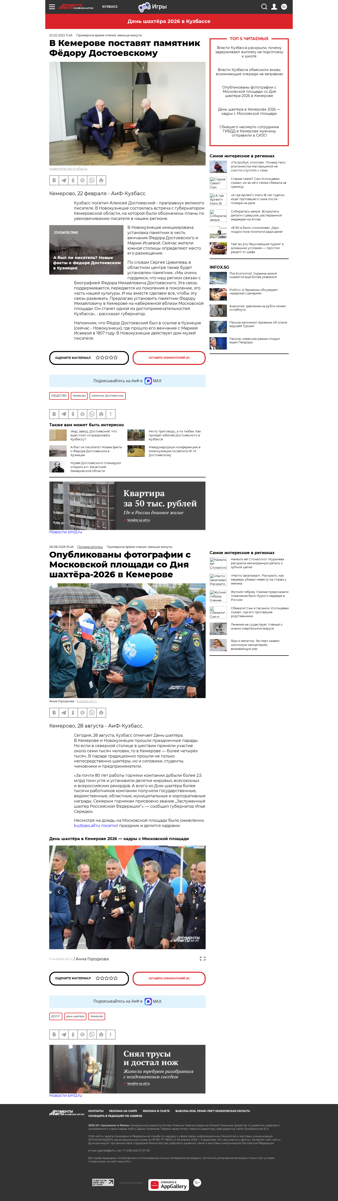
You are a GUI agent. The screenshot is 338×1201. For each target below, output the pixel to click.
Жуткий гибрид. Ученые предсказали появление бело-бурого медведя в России (260, 596)
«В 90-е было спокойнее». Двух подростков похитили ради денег (257, 230)
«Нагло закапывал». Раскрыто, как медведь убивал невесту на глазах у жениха (258, 579)
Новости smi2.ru (65, 532)
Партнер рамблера (131, 1182)
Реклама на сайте (123, 1111)
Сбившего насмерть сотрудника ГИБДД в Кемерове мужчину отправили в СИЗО (249, 131)
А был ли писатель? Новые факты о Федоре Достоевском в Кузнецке (96, 451)
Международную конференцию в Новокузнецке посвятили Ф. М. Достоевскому (174, 451)
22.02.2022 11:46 (60, 35)
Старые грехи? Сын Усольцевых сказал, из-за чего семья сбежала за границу (258, 182)
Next (196, 892)
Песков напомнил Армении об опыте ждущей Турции (258, 324)
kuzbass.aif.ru (87, 701)
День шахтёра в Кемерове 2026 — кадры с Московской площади (249, 111)
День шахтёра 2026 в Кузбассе (169, 21)
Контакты (95, 1111)
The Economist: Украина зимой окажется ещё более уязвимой (253, 275)
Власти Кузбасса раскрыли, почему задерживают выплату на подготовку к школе (249, 52)
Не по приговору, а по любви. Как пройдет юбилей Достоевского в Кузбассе (175, 435)
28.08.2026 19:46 (61, 547)
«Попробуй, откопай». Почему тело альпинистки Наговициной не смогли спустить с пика (258, 166)
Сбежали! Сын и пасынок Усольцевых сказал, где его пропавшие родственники (260, 612)
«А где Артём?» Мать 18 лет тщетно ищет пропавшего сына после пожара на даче (258, 199)
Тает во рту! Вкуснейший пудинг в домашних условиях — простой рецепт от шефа (257, 248)
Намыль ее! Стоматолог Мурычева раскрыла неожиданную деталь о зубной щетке (257, 563)
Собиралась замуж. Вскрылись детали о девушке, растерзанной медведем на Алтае (256, 215)
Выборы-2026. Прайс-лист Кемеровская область (212, 1111)
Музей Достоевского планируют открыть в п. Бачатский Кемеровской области (96, 467)
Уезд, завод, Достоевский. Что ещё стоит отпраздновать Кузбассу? (94, 435)
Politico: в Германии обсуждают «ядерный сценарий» (253, 291)
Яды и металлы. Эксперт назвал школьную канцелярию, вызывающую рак (255, 645)
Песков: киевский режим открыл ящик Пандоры (254, 340)
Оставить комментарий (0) (169, 357)
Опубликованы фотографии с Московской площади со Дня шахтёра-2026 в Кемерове (249, 91)
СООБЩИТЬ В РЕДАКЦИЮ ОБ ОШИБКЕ (115, 1116)
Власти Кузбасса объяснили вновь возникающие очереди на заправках (249, 72)
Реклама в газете (156, 1111)
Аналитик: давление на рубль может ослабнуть (257, 308)
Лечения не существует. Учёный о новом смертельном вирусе (257, 626)
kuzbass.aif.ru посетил (96, 825)
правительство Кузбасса (68, 168)
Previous (59, 892)
